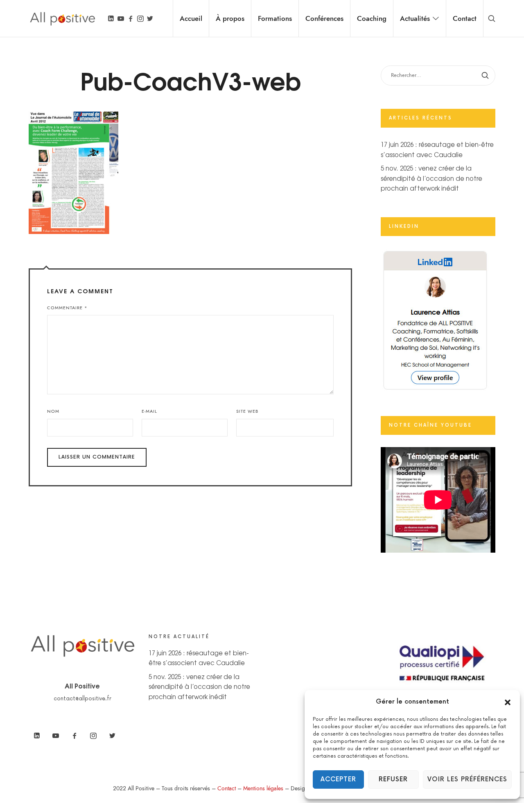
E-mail (149, 411)
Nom (53, 411)
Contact (226, 788)
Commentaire (67, 308)
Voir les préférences (467, 779)
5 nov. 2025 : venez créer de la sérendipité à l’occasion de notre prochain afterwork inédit (431, 178)
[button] (508, 702)
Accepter (338, 779)
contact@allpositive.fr (82, 698)
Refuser (393, 779)
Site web (247, 411)
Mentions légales (263, 788)
